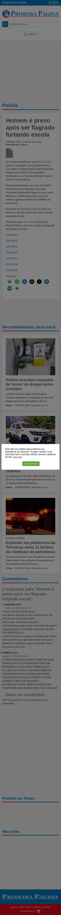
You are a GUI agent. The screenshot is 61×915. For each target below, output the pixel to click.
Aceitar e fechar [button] (31, 464)
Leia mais (17, 457)
